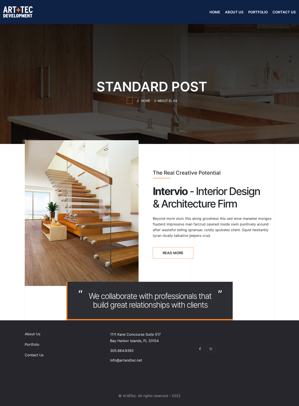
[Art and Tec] (18, 11)
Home (214, 12)
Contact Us (284, 12)
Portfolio (258, 12)
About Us (234, 12)
